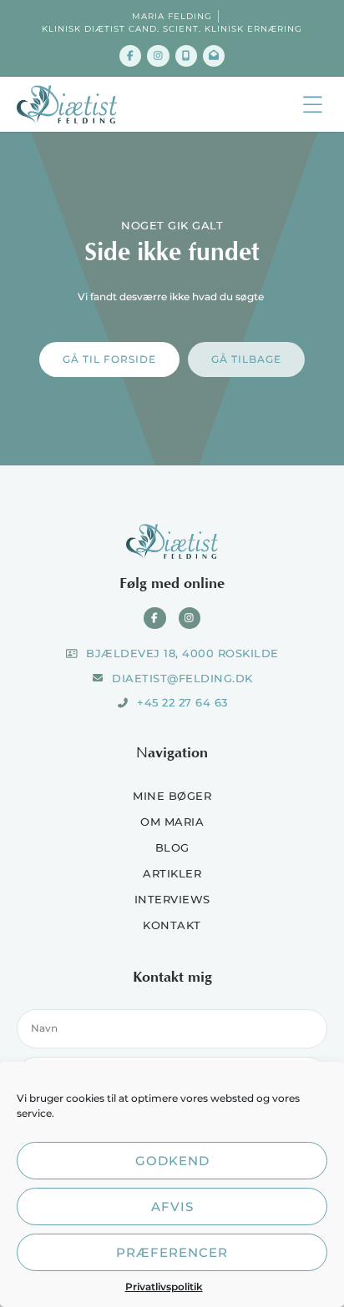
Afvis (172, 1206)
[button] (313, 104)
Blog (172, 847)
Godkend (172, 1161)
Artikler (172, 873)
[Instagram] (158, 56)
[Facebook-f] (130, 56)
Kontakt (172, 925)
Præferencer (172, 1252)
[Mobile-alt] (186, 56)
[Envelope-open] (214, 56)
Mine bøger (172, 795)
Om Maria (172, 821)
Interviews (172, 899)
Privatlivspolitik (164, 1286)
